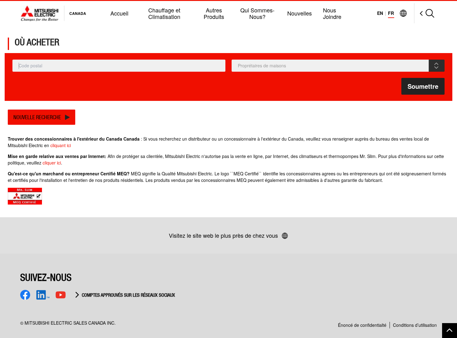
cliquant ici (60, 145)
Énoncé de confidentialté (362, 325)
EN (380, 13)
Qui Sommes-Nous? (257, 13)
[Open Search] (424, 13)
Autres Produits (214, 13)
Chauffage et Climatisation (164, 13)
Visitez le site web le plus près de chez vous (223, 235)
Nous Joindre (332, 13)
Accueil (119, 13)
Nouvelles (299, 13)
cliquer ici (52, 163)
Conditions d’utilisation (415, 325)
